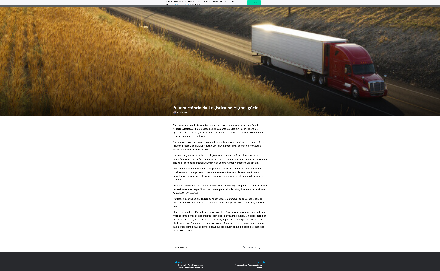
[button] (244, 247)
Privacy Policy (173, 4)
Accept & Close (254, 3)
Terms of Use (184, 4)
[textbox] (220, 177)
